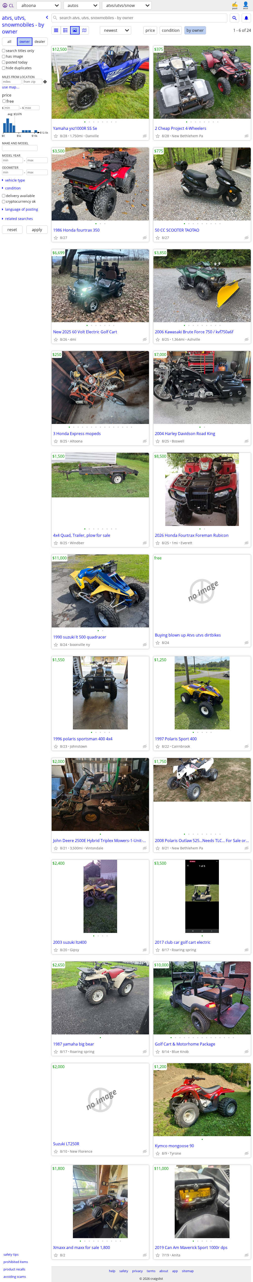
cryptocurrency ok (21, 201)
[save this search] (246, 18)
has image (14, 56)
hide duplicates (19, 68)
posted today (16, 62)
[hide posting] (145, 136)
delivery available (20, 195)
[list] (56, 30)
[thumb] (65, 30)
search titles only (20, 50)
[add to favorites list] (56, 136)
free (10, 101)
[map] (84, 30)
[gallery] (75, 30)
